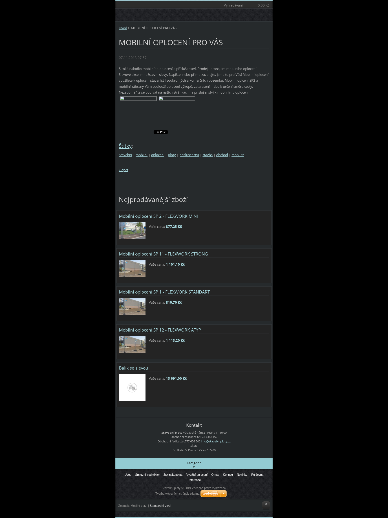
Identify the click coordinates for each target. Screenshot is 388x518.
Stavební (125, 154)
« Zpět (123, 170)
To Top (266, 505)
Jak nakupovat (173, 474)
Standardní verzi (160, 505)
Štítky (125, 145)
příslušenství (189, 154)
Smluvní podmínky (147, 474)
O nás (215, 474)
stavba (208, 154)
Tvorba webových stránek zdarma (177, 493)
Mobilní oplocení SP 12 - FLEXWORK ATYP (160, 330)
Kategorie (194, 463)
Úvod (123, 28)
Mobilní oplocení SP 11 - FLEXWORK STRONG (163, 254)
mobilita (237, 154)
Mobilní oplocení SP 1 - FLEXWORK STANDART (164, 292)
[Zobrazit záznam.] (132, 230)
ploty (172, 154)
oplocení (157, 154)
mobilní (142, 154)
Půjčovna (257, 474)
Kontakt (228, 474)
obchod (222, 154)
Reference (194, 480)
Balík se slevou (133, 368)
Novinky (242, 474)
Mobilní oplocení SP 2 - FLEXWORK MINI (158, 216)
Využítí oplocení (197, 474)
